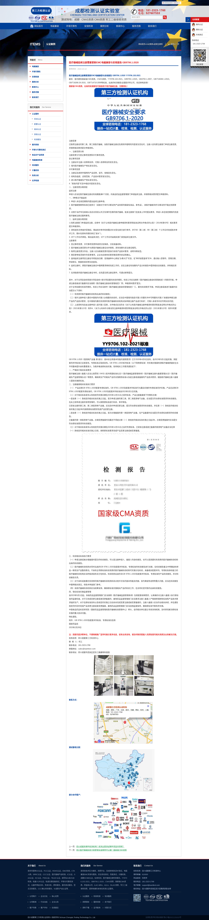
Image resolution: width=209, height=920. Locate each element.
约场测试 (199, 35)
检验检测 (97, 896)
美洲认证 (37, 129)
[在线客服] (188, 19)
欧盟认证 (37, 124)
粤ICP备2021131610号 (172, 917)
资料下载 (85, 908)
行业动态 (44, 902)
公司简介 (33, 896)
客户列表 (33, 908)
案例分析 (104, 26)
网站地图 (159, 917)
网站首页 (38, 26)
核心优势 (55, 896)
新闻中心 (120, 26)
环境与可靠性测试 (39, 150)
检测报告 (37, 140)
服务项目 (97, 902)
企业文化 (44, 896)
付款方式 (108, 908)
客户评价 (44, 908)
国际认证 (199, 30)
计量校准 (35, 170)
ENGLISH (168, 3)
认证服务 (35, 114)
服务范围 (136, 26)
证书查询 (97, 908)
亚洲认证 (37, 119)
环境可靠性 (71, 26)
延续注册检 (158, 44)
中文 (178, 3)
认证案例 (149, 44)
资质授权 (85, 902)
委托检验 (35, 145)
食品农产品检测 (38, 155)
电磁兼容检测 (37, 160)
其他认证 (37, 134)
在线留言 (55, 908)
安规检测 (88, 26)
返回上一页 (175, 44)
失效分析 (35, 176)
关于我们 (108, 902)
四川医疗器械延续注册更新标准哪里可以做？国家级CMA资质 (101, 850)
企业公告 (55, 902)
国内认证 (199, 25)
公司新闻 (33, 902)
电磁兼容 (54, 26)
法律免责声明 (150, 917)
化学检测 (35, 181)
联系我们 (152, 26)
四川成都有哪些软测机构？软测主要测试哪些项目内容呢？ (100, 846)
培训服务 (35, 165)
